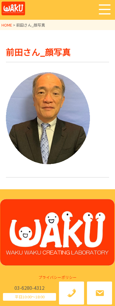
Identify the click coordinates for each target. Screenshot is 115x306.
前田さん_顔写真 (38, 52)
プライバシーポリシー (57, 277)
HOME (6, 25)
